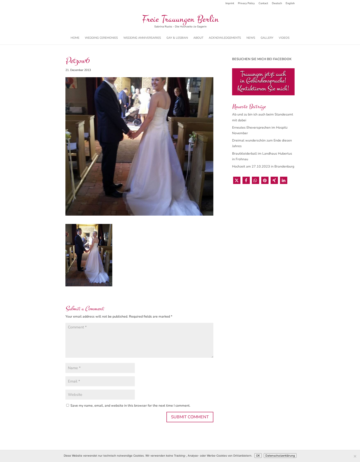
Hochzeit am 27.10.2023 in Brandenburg (263, 166)
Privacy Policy (246, 3)
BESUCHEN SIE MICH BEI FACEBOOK (262, 59)
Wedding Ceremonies (101, 38)
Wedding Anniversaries (142, 38)
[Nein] (355, 456)
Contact (263, 3)
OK (258, 455)
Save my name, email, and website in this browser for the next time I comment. (130, 405)
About (198, 38)
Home (75, 38)
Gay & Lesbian (177, 38)
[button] (236, 180)
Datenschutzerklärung (280, 455)
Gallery (267, 38)
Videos (284, 38)
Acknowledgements (225, 38)
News (250, 38)
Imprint (229, 3)
